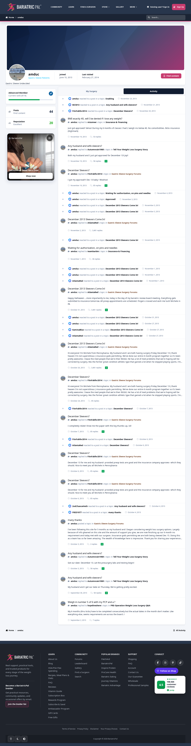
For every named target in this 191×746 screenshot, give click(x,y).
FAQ (50, 682)
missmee (92, 122)
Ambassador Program (58, 708)
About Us (52, 659)
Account (132, 667)
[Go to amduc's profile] (63, 120)
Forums (78, 659)
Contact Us (133, 672)
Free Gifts (52, 717)
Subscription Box (56, 695)
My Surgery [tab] (91, 91)
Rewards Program (57, 700)
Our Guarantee (135, 676)
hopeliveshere (94, 605)
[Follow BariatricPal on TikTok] (180, 663)
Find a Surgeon (82, 672)
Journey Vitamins (109, 680)
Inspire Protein (108, 667)
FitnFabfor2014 (79, 111)
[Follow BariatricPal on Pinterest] (173, 663)
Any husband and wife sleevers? (121, 104)
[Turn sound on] (50, 138)
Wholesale (133, 680)
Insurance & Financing (116, 122)
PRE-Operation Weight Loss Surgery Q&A (130, 605)
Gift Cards (53, 713)
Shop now (31, 176)
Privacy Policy (82, 729)
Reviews (52, 686)
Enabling (110, 98)
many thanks (114, 512)
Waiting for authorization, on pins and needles (128, 193)
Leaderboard (81, 663)
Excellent (17, 124)
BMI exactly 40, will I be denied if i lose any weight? (95, 118)
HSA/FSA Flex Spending (54, 669)
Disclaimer (94, 729)
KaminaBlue (78, 329)
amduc (75, 98)
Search (78, 676)
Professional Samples (138, 685)
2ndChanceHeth (80, 506)
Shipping (132, 659)
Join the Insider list (17, 704)
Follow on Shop (168, 670)
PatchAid (105, 659)
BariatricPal (106, 663)
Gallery (78, 667)
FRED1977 (77, 512)
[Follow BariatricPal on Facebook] (158, 663)
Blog (50, 663)
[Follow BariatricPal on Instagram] (165, 663)
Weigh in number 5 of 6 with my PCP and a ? (91, 602)
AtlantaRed (93, 222)
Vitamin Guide (55, 691)
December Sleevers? (123, 111)
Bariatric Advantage (110, 685)
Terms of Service (68, 729)
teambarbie (93, 251)
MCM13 (75, 104)
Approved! (111, 199)
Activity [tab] (153, 91)
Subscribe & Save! (56, 704)
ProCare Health (108, 672)
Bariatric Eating (108, 676)
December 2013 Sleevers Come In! (122, 205)
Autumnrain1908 (96, 149)
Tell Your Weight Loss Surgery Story (130, 149)
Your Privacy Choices (109, 729)
